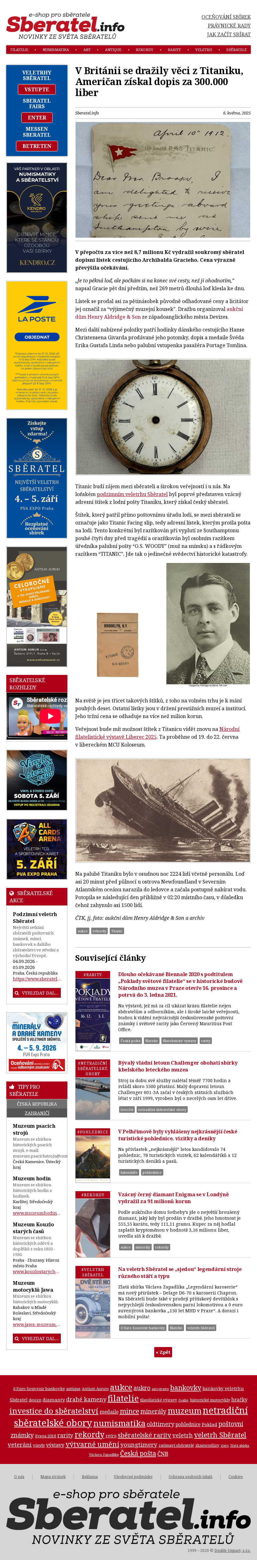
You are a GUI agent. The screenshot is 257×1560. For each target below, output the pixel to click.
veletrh (203, 49)
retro (111, 1436)
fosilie (183, 1400)
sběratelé (236, 49)
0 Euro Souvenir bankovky (143, 1327)
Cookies (235, 1476)
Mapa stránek (53, 1476)
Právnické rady (229, 25)
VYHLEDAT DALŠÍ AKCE (41, 993)
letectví (127, 1109)
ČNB (162, 1453)
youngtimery (138, 1444)
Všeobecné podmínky (133, 1476)
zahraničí (37, 1113)
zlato (225, 1445)
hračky (239, 1399)
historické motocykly (210, 1400)
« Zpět (163, 1352)
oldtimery (160, 1424)
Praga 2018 (45, 1436)
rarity (174, 49)
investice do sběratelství (53, 1411)
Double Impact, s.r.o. (232, 1550)
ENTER (37, 117)
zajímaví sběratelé (176, 1445)
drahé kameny (86, 1399)
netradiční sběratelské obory (162, 1109)
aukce (83, 931)
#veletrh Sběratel (92, 1272)
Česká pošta (130, 1040)
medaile (109, 1411)
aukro (142, 1388)
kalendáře (129, 1172)
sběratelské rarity (144, 1435)
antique (113, 49)
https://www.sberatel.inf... (37, 979)
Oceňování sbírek (226, 16)
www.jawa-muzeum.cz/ (37, 1324)
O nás (19, 1476)
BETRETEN (37, 146)
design (35, 1400)
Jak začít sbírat (229, 34)
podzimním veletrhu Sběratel (132, 494)
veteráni (20, 1445)
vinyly (39, 1445)
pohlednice (152, 1172)
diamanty (54, 1399)
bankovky (185, 1387)
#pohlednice (92, 1132)
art (87, 49)
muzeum (185, 1410)
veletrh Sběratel (201, 1327)
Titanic (117, 931)
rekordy (144, 49)
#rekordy (92, 1195)
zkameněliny (207, 1445)
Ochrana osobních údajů (190, 1476)
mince (129, 1411)
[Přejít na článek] (93, 1011)
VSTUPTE (36, 89)
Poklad (209, 1424)
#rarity (93, 974)
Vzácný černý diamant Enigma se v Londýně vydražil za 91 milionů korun (173, 1198)
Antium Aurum (95, 1388)
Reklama (90, 1476)
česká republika (37, 1104)
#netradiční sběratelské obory (93, 1068)
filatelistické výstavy (179, 1040)
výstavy (55, 1444)
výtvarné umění (92, 1444)
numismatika (56, 49)
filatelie (19, 49)
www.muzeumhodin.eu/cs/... (37, 1213)
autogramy (160, 1389)
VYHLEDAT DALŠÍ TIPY (41, 1338)
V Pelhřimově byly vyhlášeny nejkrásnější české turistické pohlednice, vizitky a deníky (177, 1135)
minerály (143, 1247)
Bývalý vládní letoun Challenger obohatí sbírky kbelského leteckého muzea (177, 1066)
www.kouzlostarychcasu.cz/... (37, 1271)
